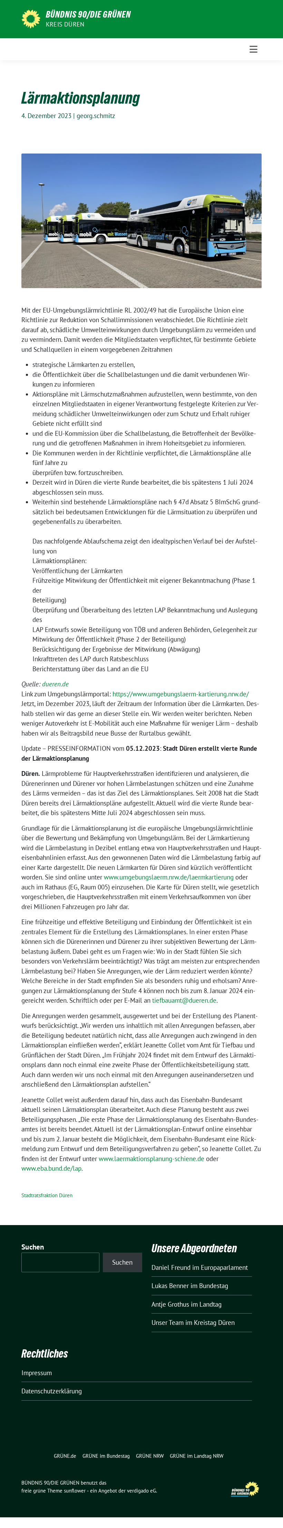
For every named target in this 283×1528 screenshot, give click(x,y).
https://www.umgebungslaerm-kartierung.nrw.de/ (181, 694)
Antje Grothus (170, 1304)
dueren (51, 684)
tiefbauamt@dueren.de (184, 1000)
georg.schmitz (96, 116)
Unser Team (168, 1322)
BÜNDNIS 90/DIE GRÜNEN (88, 14)
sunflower (75, 1490)
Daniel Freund (171, 1267)
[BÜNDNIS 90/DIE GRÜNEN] (30, 18)
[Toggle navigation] (253, 49)
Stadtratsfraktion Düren (46, 1195)
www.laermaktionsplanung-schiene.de (151, 1159)
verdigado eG (141, 1490)
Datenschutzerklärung (51, 1391)
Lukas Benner (170, 1286)
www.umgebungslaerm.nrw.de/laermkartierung (169, 877)
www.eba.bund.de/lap (51, 1168)
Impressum (36, 1373)
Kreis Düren (65, 24)
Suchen (32, 1247)
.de (65, 684)
